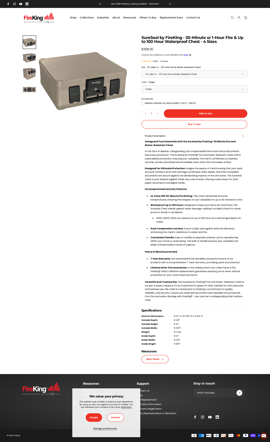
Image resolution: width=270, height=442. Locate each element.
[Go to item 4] (29, 89)
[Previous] (100, 4)
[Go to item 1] (29, 58)
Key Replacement (147, 399)
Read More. (126, 407)
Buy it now (194, 124)
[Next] (170, 4)
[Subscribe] (239, 393)
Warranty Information (149, 404)
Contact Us (143, 390)
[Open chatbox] (264, 436)
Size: (171, 67)
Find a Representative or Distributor (157, 413)
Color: (148, 82)
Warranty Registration (149, 408)
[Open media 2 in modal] (83, 81)
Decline (115, 417)
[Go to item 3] (29, 74)
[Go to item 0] (29, 42)
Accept (94, 417)
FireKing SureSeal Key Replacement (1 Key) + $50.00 (170, 103)
